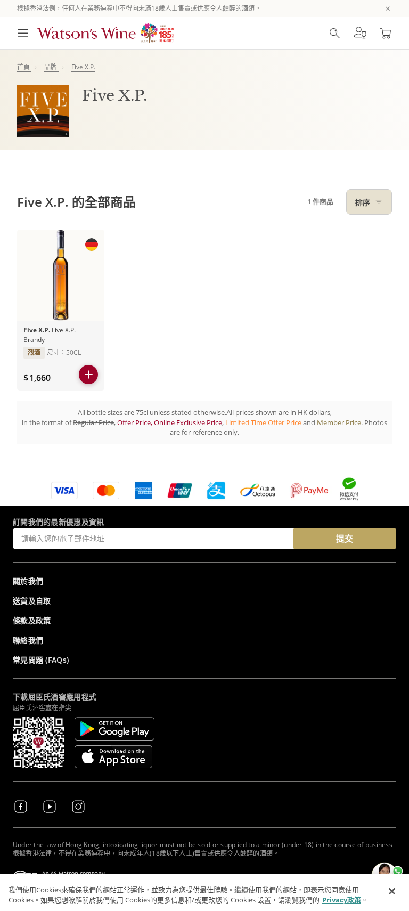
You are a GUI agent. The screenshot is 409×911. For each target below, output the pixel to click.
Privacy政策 (341, 900)
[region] (204, 892)
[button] (360, 33)
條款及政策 (32, 620)
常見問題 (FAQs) (41, 660)
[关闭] (392, 891)
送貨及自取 (32, 601)
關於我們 (28, 581)
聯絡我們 (28, 640)
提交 (344, 538)
